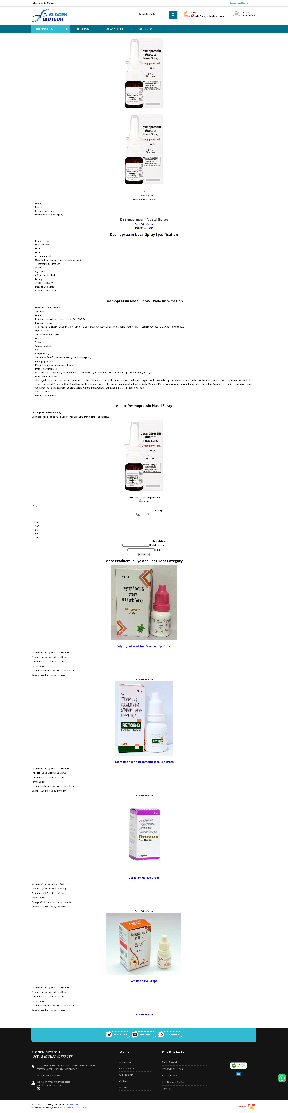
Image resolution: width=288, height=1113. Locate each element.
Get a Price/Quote (144, 224)
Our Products (46, 29)
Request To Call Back (144, 199)
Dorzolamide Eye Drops (144, 877)
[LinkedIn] (238, 1075)
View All (166, 1088)
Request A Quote (239, 3)
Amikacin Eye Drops (144, 981)
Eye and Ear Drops (44, 210)
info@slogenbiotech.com (209, 16)
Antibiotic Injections (173, 1075)
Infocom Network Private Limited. (73, 1107)
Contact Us (145, 29)
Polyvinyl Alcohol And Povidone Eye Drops (144, 646)
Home (38, 203)
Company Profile (114, 29)
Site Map (123, 1087)
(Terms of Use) (72, 1104)
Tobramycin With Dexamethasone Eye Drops (144, 762)
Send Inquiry (146, 195)
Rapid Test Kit (170, 1062)
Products (40, 207)
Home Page (83, 29)
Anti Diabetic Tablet (173, 1082)
